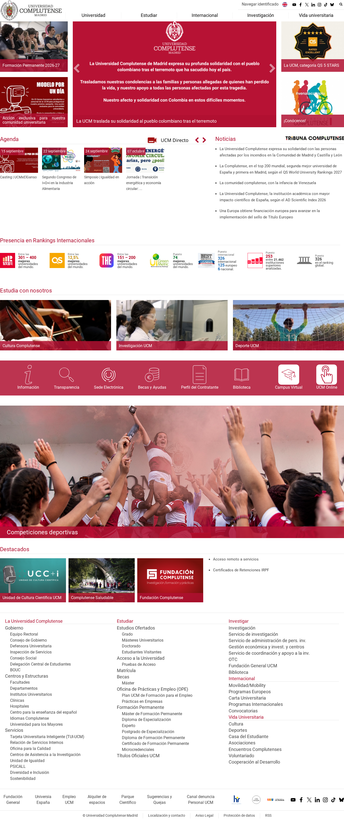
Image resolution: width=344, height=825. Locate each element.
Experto (128, 725)
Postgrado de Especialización (148, 731)
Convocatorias (243, 710)
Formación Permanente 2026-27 (31, 65)
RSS (268, 815)
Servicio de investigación (253, 634)
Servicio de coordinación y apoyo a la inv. (269, 653)
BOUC (15, 670)
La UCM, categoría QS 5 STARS (311, 65)
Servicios (14, 730)
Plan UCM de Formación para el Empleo (157, 695)
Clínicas (17, 700)
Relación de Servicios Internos (36, 742)
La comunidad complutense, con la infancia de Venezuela (268, 183)
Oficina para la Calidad (30, 748)
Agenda (9, 139)
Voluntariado (241, 755)
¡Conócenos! (295, 121)
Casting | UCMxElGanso (18, 177)
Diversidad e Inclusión (29, 772)
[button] (88, 69)
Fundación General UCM (253, 665)
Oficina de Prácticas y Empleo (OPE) (152, 689)
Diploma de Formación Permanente (153, 737)
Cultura (236, 724)
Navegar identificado (260, 4)
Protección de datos (239, 815)
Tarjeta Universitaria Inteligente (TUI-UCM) (47, 736)
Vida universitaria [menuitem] (316, 15)
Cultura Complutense (21, 345)
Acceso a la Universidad (140, 658)
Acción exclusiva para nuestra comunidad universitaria (34, 120)
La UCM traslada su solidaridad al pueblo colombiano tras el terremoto (146, 121)
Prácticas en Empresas (142, 701)
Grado (127, 634)
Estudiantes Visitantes (141, 652)
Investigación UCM (135, 345)
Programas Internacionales (256, 704)
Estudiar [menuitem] (149, 15)
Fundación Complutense (161, 598)
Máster (128, 683)
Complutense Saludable (92, 598)
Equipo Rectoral (24, 634)
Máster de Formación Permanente (152, 713)
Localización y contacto (166, 815)
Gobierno (14, 628)
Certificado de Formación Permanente (155, 743)
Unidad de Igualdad (27, 760)
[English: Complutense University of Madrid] (284, 4)
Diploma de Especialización (146, 719)
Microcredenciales (138, 749)
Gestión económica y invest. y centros (266, 646)
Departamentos (24, 688)
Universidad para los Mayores (36, 724)
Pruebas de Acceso (139, 664)
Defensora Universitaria (31, 646)
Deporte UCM (247, 345)
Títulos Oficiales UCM (138, 755)
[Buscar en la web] (341, 4)
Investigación (242, 628)
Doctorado (131, 646)
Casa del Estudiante (248, 736)
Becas (123, 676)
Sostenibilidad (23, 778)
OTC (233, 659)
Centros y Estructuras (26, 676)
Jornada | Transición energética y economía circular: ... (143, 183)
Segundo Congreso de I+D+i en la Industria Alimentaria (59, 183)
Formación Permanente (140, 707)
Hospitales (19, 706)
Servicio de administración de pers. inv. (267, 640)
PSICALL (18, 766)
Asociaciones (242, 742)
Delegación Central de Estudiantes (40, 664)
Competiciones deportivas (42, 532)
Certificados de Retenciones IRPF (241, 570)
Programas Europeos (250, 691)
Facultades (20, 682)
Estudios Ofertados (136, 628)
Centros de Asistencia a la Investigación (45, 754)
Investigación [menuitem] (260, 15)
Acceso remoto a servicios (236, 559)
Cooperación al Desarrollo (254, 762)
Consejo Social (23, 658)
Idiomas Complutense (29, 718)
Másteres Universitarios (142, 640)
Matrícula (126, 670)
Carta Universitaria (247, 698)
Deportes (238, 730)
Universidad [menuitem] (93, 15)
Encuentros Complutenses (255, 749)
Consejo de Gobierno (28, 640)
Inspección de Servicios (31, 652)
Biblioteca (238, 672)
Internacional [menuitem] (205, 15)
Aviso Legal (204, 815)
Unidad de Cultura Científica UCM (32, 598)
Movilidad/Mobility (247, 685)
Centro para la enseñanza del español (43, 712)
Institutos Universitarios (31, 694)
